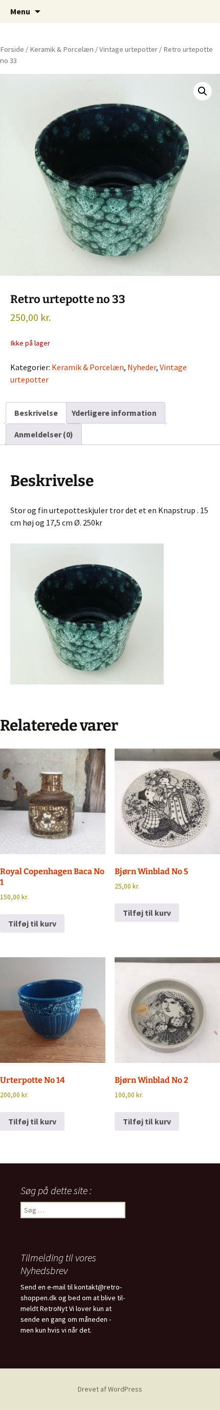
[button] (202, 91)
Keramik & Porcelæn (62, 49)
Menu (20, 11)
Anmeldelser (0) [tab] (43, 434)
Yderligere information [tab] (114, 413)
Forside (12, 49)
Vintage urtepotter (128, 49)
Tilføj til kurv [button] (32, 923)
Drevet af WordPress (110, 1389)
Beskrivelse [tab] (36, 413)
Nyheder (141, 367)
